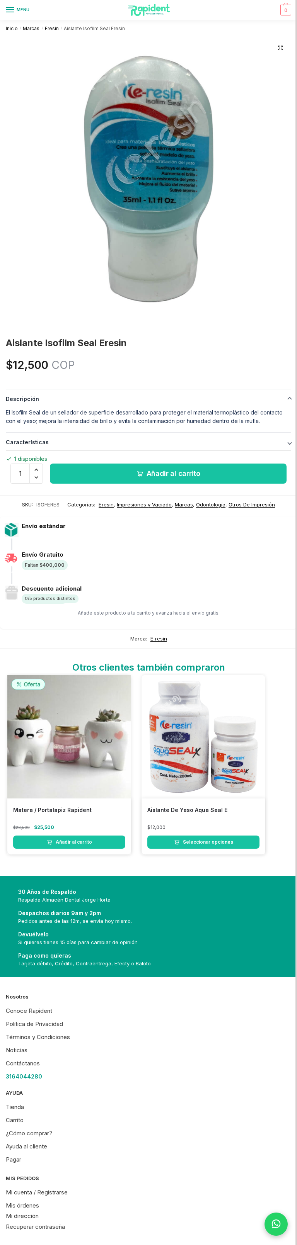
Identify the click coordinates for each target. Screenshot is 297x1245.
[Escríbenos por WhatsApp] (276, 1224)
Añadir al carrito (173, 473)
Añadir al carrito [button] (74, 842)
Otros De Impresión (252, 504)
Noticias (16, 1050)
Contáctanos (23, 1063)
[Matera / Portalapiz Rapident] (69, 736)
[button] (280, 48)
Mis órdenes (22, 1205)
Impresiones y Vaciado (144, 504)
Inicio (12, 28)
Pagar (13, 1159)
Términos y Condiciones (38, 1037)
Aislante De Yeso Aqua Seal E (187, 810)
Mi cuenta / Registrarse (37, 1192)
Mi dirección (22, 1216)
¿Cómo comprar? (29, 1133)
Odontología (210, 504)
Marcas (31, 28)
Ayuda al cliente (26, 1146)
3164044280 (24, 1076)
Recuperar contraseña (35, 1226)
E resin (158, 638)
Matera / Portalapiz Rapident (52, 810)
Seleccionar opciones (208, 842)
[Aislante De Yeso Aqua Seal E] (203, 736)
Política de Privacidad (34, 1024)
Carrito (15, 1120)
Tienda (15, 1107)
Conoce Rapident (29, 1010)
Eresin (52, 28)
